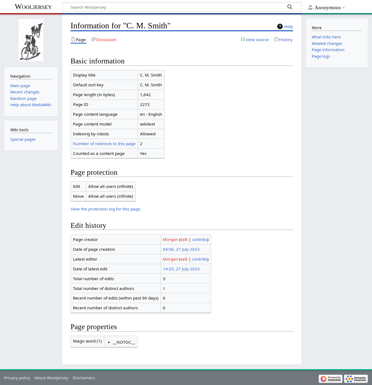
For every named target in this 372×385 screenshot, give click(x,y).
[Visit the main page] (31, 40)
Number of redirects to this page (104, 143)
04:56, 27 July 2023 (181, 249)
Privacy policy (17, 377)
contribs (199, 239)
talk (184, 239)
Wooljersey (33, 6)
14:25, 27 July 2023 (181, 268)
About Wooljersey (51, 377)
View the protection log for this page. (106, 209)
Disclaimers (84, 377)
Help (288, 26)
